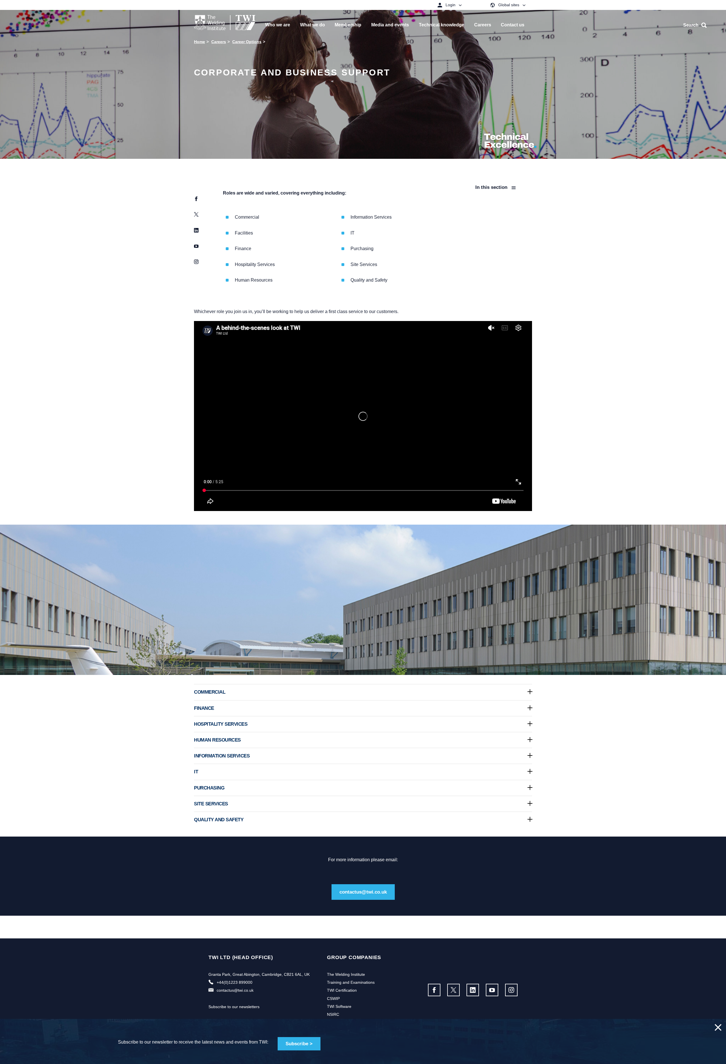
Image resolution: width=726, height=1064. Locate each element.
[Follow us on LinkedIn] (473, 990)
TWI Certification (342, 990)
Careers (218, 41)
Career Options (246, 41)
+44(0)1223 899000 (234, 982)
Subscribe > (299, 1043)
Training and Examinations (351, 982)
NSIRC (333, 1014)
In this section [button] (492, 187)
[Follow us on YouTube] (492, 990)
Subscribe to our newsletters (233, 1006)
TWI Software (339, 1006)
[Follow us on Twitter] (453, 990)
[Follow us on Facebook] (434, 990)
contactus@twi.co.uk (363, 892)
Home (199, 41)
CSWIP (333, 998)
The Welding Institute (346, 974)
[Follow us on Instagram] (511, 990)
